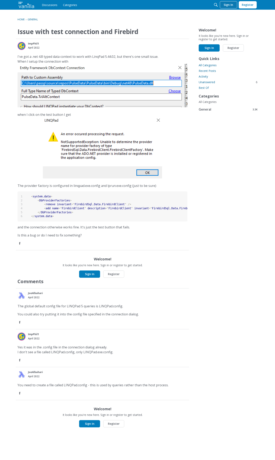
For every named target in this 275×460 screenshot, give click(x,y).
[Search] (215, 4)
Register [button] (114, 274)
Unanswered (228, 82)
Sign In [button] (89, 274)
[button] (22, 46)
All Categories (208, 65)
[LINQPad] (26, 5)
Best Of (204, 88)
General (228, 109)
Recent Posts (207, 71)
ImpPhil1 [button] (33, 43)
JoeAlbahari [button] (35, 293)
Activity (203, 76)
